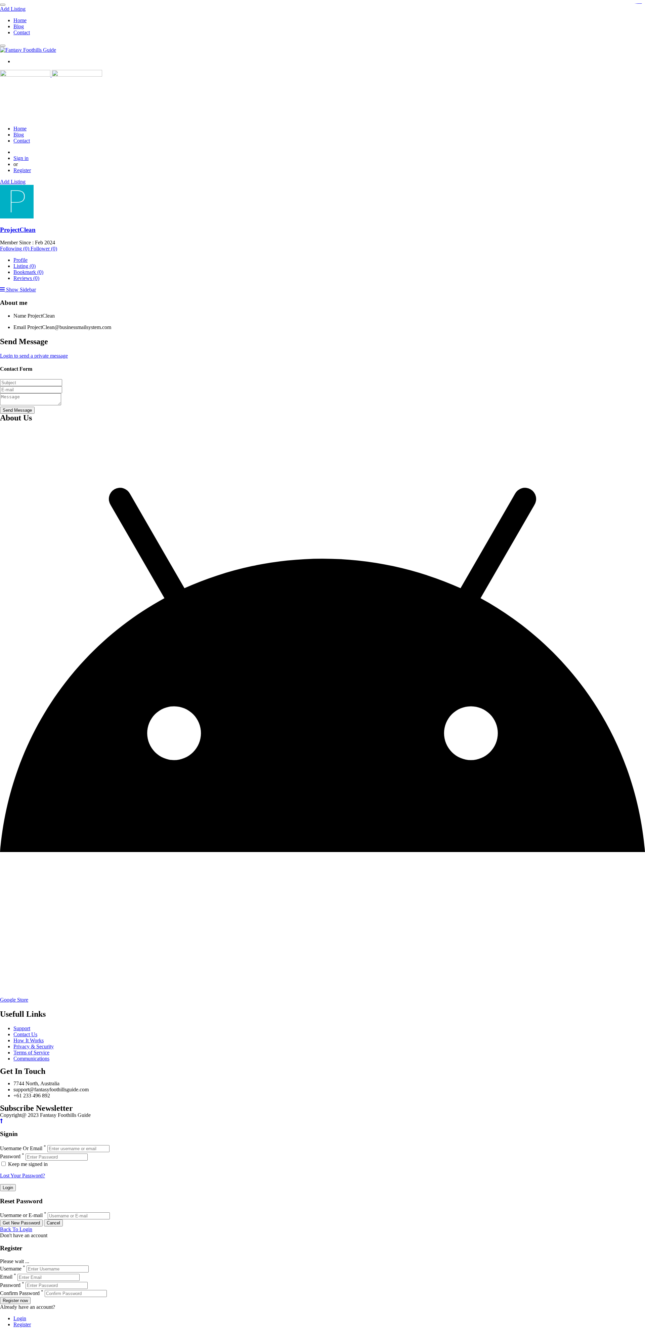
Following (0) (15, 248)
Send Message (17, 410)
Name (19, 316)
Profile (20, 260)
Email (19, 327)
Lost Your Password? (22, 1175)
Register (22, 170)
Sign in (21, 158)
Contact (21, 32)
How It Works (28, 1040)
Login (19, 1318)
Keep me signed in (27, 1164)
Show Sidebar (20, 289)
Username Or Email (21, 1148)
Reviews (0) (26, 278)
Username (11, 1268)
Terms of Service (31, 1052)
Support (21, 1028)
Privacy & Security (33, 1046)
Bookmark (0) (28, 272)
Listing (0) (24, 266)
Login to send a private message (34, 356)
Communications (31, 1058)
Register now (15, 1300)
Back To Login (16, 1229)
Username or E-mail (21, 1215)
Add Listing (13, 9)
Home (20, 20)
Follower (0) (44, 248)
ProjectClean (18, 229)
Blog (18, 26)
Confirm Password (20, 1293)
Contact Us (25, 1034)
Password (10, 1157)
